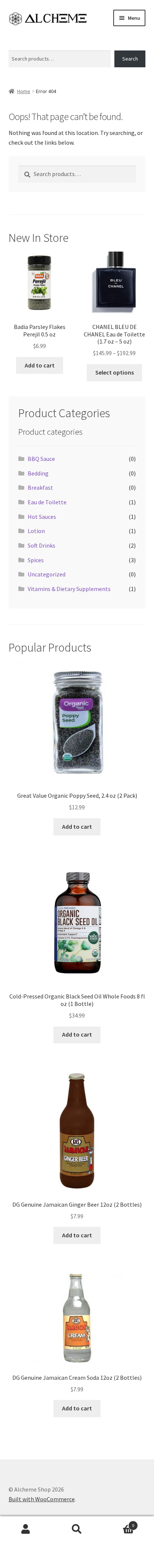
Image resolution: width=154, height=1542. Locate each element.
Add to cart (40, 365)
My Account (25, 1529)
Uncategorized (46, 574)
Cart (119, 1522)
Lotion (36, 531)
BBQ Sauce (41, 458)
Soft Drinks (41, 545)
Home (23, 91)
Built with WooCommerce (42, 1499)
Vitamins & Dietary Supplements (69, 589)
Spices (36, 560)
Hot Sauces (42, 516)
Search (16, 46)
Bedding (38, 473)
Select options (114, 372)
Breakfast (40, 487)
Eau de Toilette (47, 502)
